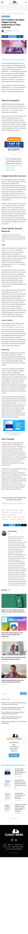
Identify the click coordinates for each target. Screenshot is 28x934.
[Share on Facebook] (5, 36)
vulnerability (20, 519)
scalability (4, 67)
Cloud (20, 510)
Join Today (14, 755)
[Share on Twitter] (12, 36)
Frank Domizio (9, 30)
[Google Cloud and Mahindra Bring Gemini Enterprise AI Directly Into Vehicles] (14, 671)
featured (4, 514)
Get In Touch (7, 846)
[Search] (26, 2)
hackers (11, 110)
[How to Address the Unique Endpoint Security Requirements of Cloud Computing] (14, 48)
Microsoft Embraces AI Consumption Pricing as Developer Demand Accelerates (13, 658)
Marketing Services (17, 846)
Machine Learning (6, 517)
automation (9, 510)
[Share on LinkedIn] (19, 36)
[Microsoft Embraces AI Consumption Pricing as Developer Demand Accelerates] (14, 648)
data (15, 79)
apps (3, 510)
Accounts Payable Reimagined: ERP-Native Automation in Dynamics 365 (20, 771)
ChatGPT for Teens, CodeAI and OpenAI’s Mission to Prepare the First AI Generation (13, 611)
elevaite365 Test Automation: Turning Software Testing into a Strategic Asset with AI (20, 783)
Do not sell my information (14, 849)
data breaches (16, 264)
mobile (14, 517)
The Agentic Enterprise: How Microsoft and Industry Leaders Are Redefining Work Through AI (20, 808)
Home (2, 13)
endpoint (12, 87)
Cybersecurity (5, 16)
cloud (10, 71)
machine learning (20, 403)
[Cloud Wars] (14, 2)
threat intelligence (10, 250)
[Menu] (2, 2)
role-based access (17, 327)
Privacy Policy (19, 844)
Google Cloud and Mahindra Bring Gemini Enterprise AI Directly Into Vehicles (12, 681)
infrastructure (21, 195)
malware (20, 292)
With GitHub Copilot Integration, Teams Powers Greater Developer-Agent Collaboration (12, 634)
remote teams (21, 517)
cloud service (5, 512)
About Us (10, 844)
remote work (5, 519)
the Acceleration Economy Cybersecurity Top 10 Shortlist (14, 168)
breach (15, 510)
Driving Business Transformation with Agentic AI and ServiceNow (20, 795)
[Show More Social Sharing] (25, 36)
